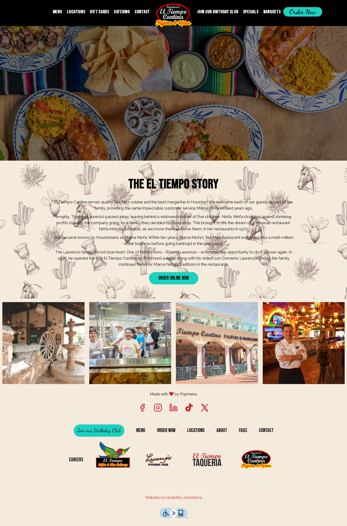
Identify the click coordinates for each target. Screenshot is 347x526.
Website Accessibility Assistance (173, 497)
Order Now (302, 12)
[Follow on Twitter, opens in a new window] (204, 409)
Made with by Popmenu (100, 394)
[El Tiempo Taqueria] (207, 460)
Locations (76, 12)
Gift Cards (99, 12)
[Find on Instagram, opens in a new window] (158, 409)
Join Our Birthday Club (217, 12)
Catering (122, 12)
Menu (57, 12)
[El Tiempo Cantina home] (173, 15)
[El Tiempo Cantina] (257, 460)
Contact (142, 12)
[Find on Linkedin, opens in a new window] (173, 409)
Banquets (272, 12)
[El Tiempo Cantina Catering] (112, 460)
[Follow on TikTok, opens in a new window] (189, 409)
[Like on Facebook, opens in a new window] (142, 409)
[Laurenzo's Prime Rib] (160, 460)
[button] (43, 343)
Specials (251, 12)
